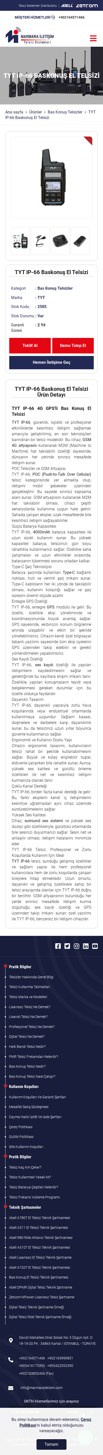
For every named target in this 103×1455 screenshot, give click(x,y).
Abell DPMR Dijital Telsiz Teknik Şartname (40, 1287)
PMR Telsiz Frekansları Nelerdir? (33, 1057)
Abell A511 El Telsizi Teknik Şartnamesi (38, 1228)
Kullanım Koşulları (23, 1086)
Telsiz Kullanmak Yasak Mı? (30, 1177)
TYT (41, 297)
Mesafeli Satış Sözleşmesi (28, 1107)
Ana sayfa (14, 112)
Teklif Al (30, 345)
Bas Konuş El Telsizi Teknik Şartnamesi (38, 1277)
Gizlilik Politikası (21, 1137)
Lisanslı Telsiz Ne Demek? (28, 1017)
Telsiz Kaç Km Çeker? (25, 1167)
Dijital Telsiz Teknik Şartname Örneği (36, 1307)
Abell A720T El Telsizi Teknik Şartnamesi (39, 1267)
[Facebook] (58, 946)
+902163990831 (60, 1358)
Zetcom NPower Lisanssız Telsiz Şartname (41, 1297)
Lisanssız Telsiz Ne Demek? (29, 1007)
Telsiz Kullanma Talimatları (29, 987)
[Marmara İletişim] (29, 36)
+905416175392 (32, 1366)
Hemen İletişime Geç (51, 362)
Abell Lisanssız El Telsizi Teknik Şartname (40, 1257)
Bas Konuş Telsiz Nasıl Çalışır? (32, 1076)
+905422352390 (60, 1366)
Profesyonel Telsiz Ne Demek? (31, 1027)
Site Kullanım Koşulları (26, 1147)
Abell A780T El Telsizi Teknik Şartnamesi (39, 1218)
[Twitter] (67, 946)
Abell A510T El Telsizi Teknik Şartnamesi (39, 1247)
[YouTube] (95, 946)
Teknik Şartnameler (25, 1207)
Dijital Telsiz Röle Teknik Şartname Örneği (40, 1317)
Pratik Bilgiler (20, 966)
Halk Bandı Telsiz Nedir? (27, 1047)
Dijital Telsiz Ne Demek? (26, 1037)
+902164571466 (71, 17)
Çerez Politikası (20, 1127)
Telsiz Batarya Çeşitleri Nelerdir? (33, 1187)
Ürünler (35, 112)
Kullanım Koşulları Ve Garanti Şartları (37, 1097)
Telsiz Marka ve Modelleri (28, 997)
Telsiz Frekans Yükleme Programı (34, 1197)
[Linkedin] (85, 946)
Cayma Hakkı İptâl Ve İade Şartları (35, 1117)
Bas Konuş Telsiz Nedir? (27, 1066)
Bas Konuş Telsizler (65, 112)
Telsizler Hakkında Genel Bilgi (31, 977)
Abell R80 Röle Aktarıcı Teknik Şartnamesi (40, 1238)
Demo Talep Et (73, 345)
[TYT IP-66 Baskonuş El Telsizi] (51, 177)
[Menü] (93, 38)
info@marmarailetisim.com (40, 1388)
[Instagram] (76, 946)
